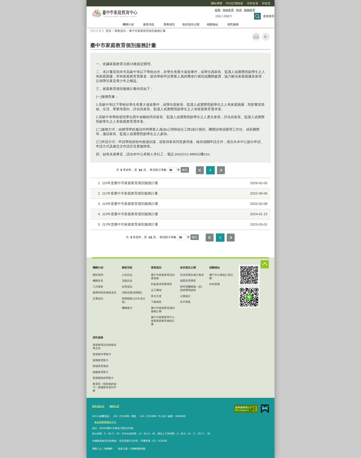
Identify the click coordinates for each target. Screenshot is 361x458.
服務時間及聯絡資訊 (104, 292)
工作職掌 (98, 286)
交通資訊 (98, 298)
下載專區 (156, 301)
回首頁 (266, 3)
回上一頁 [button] (266, 37)
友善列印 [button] (256, 37)
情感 (239, 10)
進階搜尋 (268, 16)
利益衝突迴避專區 (161, 284)
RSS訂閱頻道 (234, 3)
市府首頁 (252, 3)
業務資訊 (169, 24)
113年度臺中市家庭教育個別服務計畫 (182, 214)
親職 (217, 10)
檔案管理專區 (188, 280)
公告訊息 (127, 274)
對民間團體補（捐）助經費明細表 (192, 288)
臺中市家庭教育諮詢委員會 (163, 276)
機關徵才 (127, 307)
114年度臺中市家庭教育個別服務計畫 (182, 204)
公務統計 (185, 296)
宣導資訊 (127, 286)
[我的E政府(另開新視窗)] (265, 409)
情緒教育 (228, 10)
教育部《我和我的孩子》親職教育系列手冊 (104, 387)
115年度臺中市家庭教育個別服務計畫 (182, 183)
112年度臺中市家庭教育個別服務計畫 (182, 224)
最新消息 (148, 24)
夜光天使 (156, 296)
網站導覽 (216, 3)
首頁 (108, 30)
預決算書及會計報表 (192, 274)
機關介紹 (128, 24)
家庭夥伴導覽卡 (102, 354)
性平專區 (185, 301)
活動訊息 (127, 280)
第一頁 (200, 170)
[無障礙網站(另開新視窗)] (246, 409)
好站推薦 (214, 284)
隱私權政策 (98, 406)
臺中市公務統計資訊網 (221, 276)
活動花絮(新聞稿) (132, 292)
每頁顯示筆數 (158, 170)
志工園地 (156, 290)
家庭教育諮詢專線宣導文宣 (104, 346)
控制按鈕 (265, 264)
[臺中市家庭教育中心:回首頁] (145, 13)
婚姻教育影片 (100, 372)
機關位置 (114, 406)
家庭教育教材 (100, 366)
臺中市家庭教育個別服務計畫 (147, 30)
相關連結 (212, 24)
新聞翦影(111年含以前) (133, 300)
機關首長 (98, 280)
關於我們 (98, 274)
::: (85, 1)
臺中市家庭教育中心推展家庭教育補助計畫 (163, 320)
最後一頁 (221, 170)
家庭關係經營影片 (103, 377)
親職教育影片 (100, 360)
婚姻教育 (249, 10)
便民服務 (233, 24)
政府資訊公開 (190, 24)
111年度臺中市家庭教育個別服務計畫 (182, 193)
